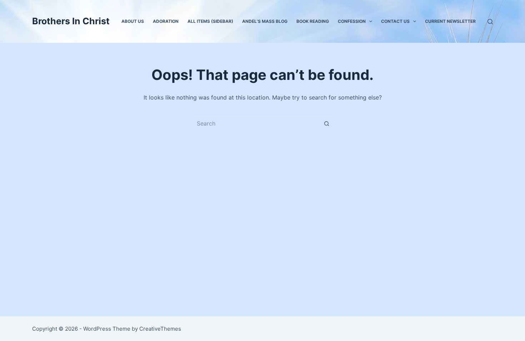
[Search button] (327, 123)
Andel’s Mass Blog (265, 21)
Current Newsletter (450, 21)
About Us (132, 21)
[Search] (490, 21)
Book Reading (312, 21)
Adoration (166, 21)
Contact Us (395, 21)
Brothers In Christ (71, 21)
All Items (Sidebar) (210, 21)
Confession (352, 21)
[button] (370, 21)
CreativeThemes (160, 328)
